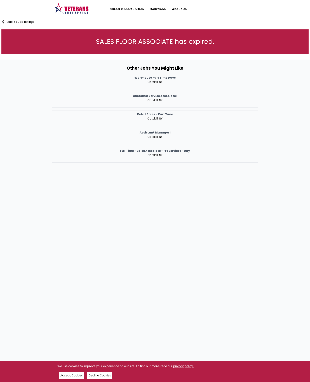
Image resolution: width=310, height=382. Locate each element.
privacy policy (183, 366)
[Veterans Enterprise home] (72, 9)
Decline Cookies (99, 375)
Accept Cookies (71, 375)
